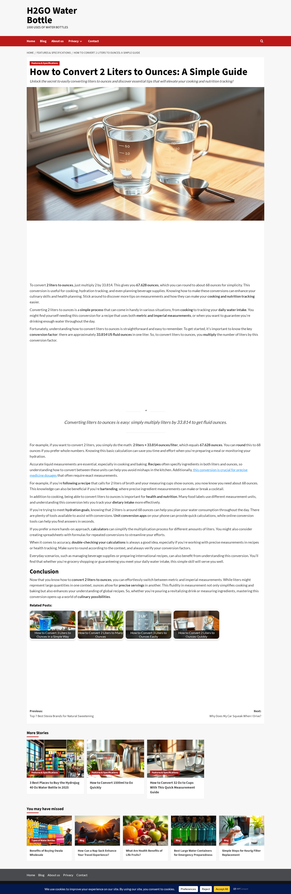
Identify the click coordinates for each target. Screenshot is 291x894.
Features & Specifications (44, 63)
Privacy (73, 41)
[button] (261, 41)
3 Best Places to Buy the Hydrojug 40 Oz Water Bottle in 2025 (54, 785)
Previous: (62, 713)
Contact (93, 41)
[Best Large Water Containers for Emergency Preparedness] (193, 831)
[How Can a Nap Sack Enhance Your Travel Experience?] (97, 831)
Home (31, 41)
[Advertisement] (145, 253)
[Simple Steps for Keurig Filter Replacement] (241, 831)
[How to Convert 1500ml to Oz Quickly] (115, 759)
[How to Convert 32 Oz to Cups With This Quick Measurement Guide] (175, 759)
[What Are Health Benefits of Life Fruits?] (145, 831)
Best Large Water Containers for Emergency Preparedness (193, 853)
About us (57, 41)
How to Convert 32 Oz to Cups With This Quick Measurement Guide (172, 787)
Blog (43, 41)
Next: (235, 713)
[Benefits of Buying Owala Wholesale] (49, 831)
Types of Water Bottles (43, 840)
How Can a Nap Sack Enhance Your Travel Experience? (97, 853)
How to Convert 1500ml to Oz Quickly (111, 785)
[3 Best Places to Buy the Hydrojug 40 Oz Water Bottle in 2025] (55, 759)
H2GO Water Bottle (52, 15)
